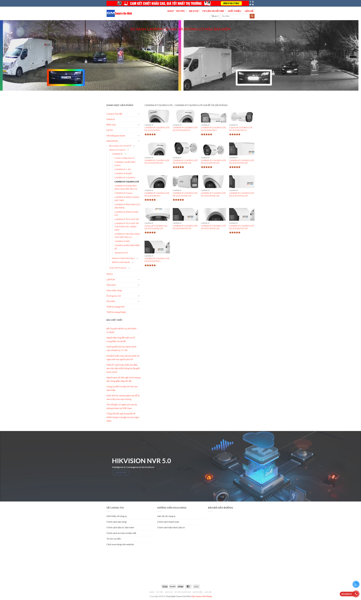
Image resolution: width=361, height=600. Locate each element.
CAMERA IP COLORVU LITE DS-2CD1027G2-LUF (241, 227)
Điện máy (111, 124)
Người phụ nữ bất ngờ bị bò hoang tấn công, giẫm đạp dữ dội (123, 379)
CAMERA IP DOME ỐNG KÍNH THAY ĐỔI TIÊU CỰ (126, 187)
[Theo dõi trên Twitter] (250, 5)
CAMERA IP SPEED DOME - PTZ (127, 213)
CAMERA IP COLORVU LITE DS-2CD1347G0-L (157, 194)
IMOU (109, 274)
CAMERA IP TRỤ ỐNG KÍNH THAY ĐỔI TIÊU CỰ (127, 235)
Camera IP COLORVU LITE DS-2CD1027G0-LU (240, 128)
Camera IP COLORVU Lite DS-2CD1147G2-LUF (156, 227)
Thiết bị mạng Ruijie (116, 312)
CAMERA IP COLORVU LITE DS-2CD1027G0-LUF (185, 161)
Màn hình (111, 284)
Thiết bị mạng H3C (115, 306)
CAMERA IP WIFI (122, 241)
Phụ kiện (110, 301)
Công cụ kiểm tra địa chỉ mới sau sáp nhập (122, 388)
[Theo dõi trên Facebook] (250, 2)
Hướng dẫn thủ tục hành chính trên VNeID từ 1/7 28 (121, 348)
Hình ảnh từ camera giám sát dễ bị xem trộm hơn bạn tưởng (122, 397)
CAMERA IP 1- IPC (123, 169)
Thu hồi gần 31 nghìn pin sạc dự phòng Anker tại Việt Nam (121, 406)
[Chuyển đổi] (138, 113)
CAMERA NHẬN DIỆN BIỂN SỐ (127, 247)
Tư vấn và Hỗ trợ (213, 11)
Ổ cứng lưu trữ (113, 295)
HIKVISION (112, 141)
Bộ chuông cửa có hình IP (120, 145)
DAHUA (110, 119)
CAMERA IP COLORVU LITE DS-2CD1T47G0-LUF (185, 194)
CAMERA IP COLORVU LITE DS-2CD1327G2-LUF (213, 227)
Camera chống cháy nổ (124, 158)
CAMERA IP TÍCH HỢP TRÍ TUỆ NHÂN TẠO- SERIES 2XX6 (127, 226)
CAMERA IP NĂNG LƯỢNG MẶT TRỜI (127, 199)
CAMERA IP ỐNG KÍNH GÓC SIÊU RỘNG (127, 206)
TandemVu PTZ (121, 252)
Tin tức (180, 11)
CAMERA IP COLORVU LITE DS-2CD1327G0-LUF (157, 161)
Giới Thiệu (234, 11)
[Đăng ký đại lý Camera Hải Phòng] (177, 3)
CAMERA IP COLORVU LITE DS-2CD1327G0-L (157, 128)
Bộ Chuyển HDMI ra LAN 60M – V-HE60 (122, 330)
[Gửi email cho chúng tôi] (253, 5)
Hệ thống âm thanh (115, 135)
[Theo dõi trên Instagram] (253, 2)
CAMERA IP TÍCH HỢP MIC (127, 219)
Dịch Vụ (193, 11)
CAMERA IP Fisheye (123, 193)
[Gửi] (252, 16)
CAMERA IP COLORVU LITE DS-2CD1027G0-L (213, 128)
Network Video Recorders (123, 258)
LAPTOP (110, 279)
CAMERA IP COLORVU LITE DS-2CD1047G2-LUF (185, 227)
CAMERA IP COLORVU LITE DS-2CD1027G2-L (157, 259)
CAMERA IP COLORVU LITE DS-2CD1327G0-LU (185, 128)
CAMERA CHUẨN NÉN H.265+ (125, 163)
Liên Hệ (249, 11)
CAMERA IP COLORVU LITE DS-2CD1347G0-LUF (213, 194)
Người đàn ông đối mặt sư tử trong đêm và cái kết (120, 339)
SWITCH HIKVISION (121, 262)
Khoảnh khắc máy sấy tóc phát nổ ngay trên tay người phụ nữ (122, 357)
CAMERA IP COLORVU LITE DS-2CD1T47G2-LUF (241, 194)
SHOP (170, 11)
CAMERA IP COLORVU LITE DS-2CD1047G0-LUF (213, 161)
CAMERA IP (117, 154)
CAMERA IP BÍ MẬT (123, 173)
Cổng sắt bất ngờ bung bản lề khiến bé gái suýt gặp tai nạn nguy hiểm (122, 417)
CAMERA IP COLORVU (125, 177)
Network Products (117, 150)
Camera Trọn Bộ (114, 113)
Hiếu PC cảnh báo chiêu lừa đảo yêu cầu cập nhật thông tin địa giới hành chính (123, 368)
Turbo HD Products (117, 268)
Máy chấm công (114, 290)
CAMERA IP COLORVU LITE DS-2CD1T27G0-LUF (241, 161)
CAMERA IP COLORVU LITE (127, 181)
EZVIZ (109, 130)
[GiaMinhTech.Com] (119, 13)
